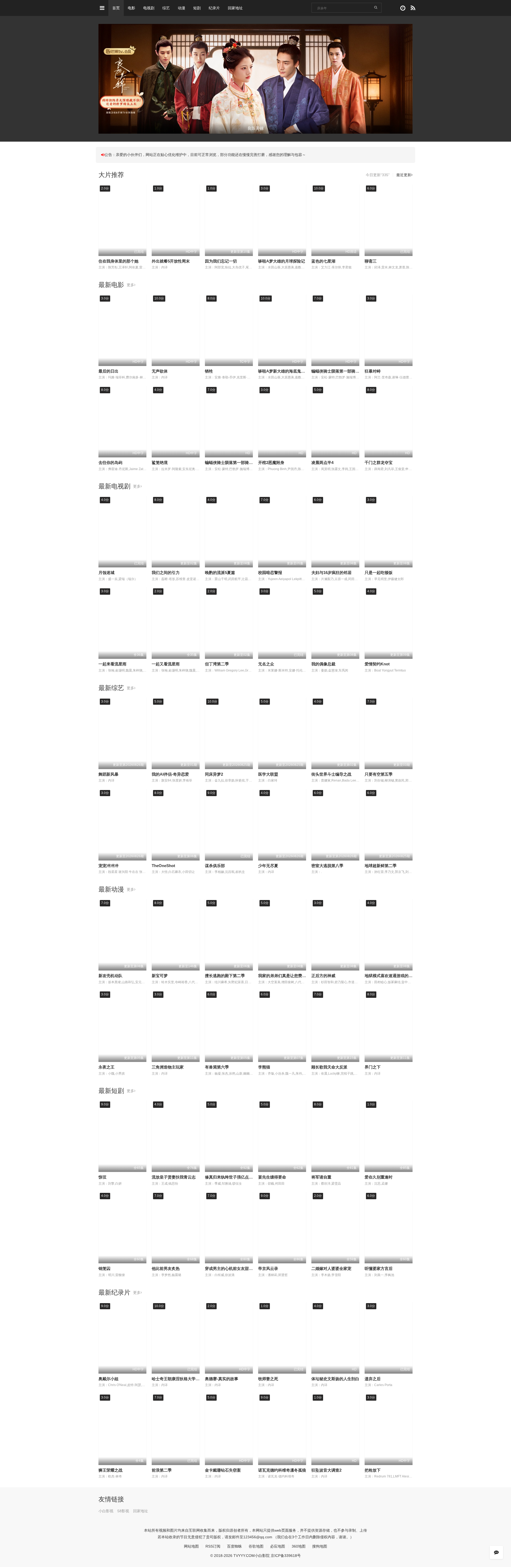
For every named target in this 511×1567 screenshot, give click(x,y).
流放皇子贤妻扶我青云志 (174, 1177)
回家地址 (235, 8)
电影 (131, 8)
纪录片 (214, 8)
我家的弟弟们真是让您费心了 (284, 975)
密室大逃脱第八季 (327, 865)
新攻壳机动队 (110, 975)
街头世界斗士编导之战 (331, 774)
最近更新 (403, 175)
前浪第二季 (162, 1470)
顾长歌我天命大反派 (329, 1067)
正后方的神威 (323, 975)
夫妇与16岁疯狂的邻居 (331, 572)
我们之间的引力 (166, 572)
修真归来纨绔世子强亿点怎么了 (233, 1177)
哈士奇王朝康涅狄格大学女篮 (178, 1378)
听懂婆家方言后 (379, 1268)
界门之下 (373, 1067)
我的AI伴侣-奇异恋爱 (170, 774)
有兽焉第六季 (217, 1067)
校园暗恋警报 (270, 572)
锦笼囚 (104, 1268)
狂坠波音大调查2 (326, 1470)
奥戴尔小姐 (108, 1378)
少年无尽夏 (268, 865)
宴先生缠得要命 (272, 1177)
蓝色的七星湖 (323, 261)
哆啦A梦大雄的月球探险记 (281, 261)
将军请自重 (321, 1177)
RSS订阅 (212, 1546)
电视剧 (148, 8)
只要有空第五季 (379, 774)
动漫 (181, 8)
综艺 (166, 8)
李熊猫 (264, 1067)
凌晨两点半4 (322, 462)
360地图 (299, 1546)
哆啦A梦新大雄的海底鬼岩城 (283, 371)
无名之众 (266, 664)
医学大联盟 (268, 774)
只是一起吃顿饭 (379, 572)
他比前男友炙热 (166, 1268)
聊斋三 (371, 261)
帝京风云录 (268, 1268)
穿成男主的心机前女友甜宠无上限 (235, 1268)
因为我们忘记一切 (221, 261)
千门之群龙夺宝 (379, 462)
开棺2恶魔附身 (271, 462)
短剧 (197, 8)
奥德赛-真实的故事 (221, 1378)
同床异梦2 (214, 774)
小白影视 (105, 1511)
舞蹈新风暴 (108, 774)
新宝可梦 (160, 975)
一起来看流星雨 (112, 664)
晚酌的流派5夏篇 (220, 572)
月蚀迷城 (106, 572)
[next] (409, 79)
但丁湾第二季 (217, 664)
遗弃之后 (373, 1378)
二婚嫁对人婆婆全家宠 (331, 1268)
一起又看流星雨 (166, 664)
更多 (130, 285)
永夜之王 (106, 1067)
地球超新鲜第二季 (381, 865)
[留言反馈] (496, 1552)
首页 (116, 8)
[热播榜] (413, 8)
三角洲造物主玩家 (168, 1067)
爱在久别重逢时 (379, 1177)
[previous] (101, 79)
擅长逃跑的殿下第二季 (225, 975)
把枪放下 (373, 1470)
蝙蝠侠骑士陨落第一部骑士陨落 (339, 371)
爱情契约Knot (377, 664)
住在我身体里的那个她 (118, 261)
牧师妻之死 (268, 1378)
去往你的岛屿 (110, 462)
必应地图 (277, 1546)
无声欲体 (160, 371)
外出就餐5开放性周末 (171, 261)
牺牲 (209, 371)
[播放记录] (402, 8)
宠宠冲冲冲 (108, 865)
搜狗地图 (319, 1546)
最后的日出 (108, 371)
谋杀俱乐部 (215, 865)
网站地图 (191, 1546)
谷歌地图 (256, 1546)
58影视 (123, 1511)
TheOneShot (163, 865)
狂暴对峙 (373, 371)
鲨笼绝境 (160, 462)
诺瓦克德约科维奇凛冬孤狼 (282, 1470)
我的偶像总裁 (323, 664)
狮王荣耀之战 (110, 1470)
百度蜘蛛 (234, 1546)
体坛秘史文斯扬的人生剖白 (335, 1378)
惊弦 (102, 1177)
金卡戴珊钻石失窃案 (223, 1470)
